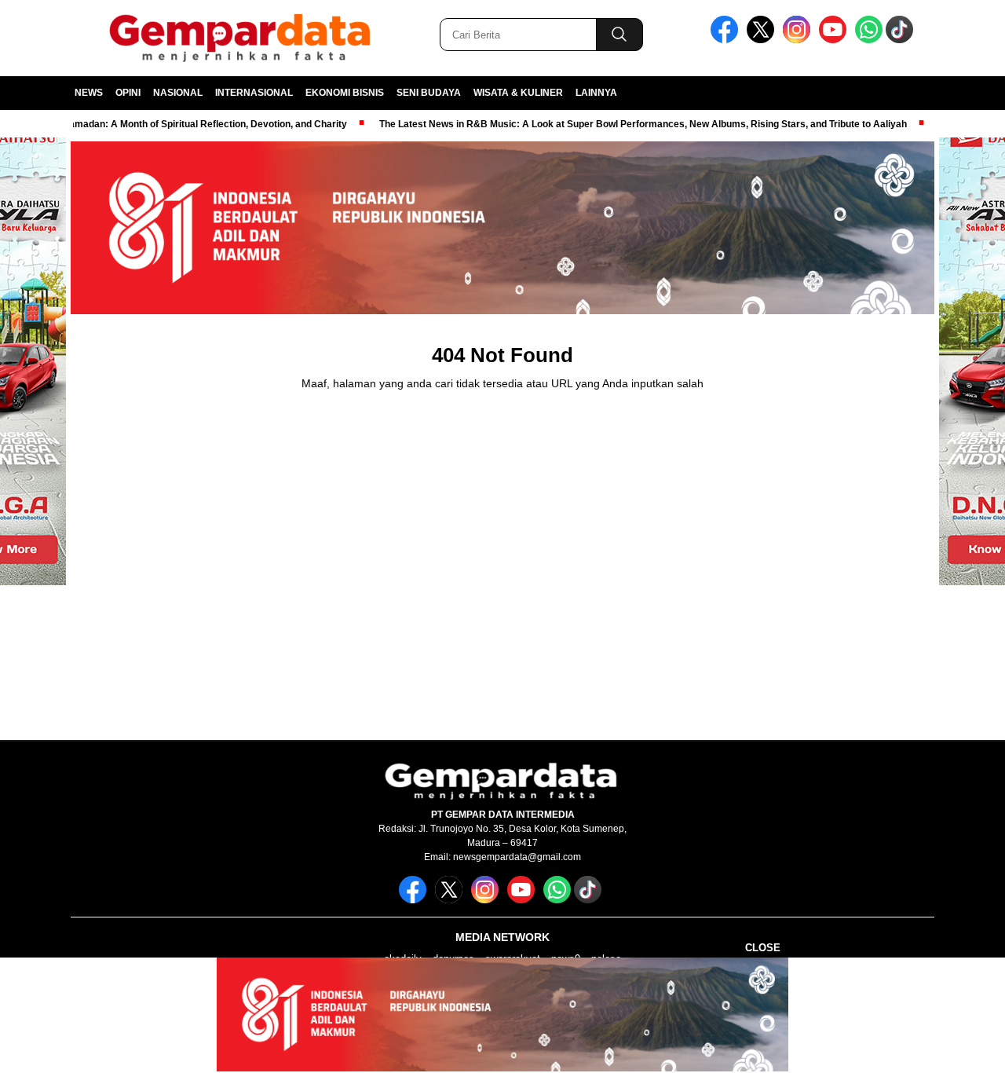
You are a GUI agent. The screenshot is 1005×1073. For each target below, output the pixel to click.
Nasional (178, 92)
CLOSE (762, 948)
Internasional (254, 92)
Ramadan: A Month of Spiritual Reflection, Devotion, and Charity (177, 124)
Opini (128, 92)
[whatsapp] (869, 40)
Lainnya (596, 92)
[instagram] (799, 40)
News (89, 92)
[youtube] (835, 40)
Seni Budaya (429, 92)
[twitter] (763, 40)
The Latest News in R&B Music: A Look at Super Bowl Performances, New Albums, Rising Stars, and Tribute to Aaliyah (615, 124)
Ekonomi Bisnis (344, 92)
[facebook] (727, 40)
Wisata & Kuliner (518, 92)
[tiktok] (902, 40)
